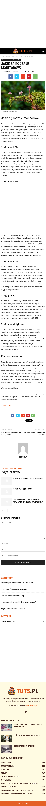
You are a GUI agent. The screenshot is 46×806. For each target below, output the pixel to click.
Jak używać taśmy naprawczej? (12, 596)
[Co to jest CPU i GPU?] (6, 491)
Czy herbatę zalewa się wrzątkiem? (11, 433)
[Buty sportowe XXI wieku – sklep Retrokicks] (6, 728)
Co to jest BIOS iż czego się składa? (28, 478)
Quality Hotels (6, 405)
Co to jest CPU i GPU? (22, 489)
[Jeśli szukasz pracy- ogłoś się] (6, 738)
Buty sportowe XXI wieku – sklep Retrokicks (28, 726)
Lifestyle (5, 770)
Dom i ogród (5, 60)
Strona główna (5, 56)
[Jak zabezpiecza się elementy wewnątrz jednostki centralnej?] (6, 502)
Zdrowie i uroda (8, 766)
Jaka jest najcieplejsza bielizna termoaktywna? (18, 602)
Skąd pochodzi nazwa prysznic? (13, 608)
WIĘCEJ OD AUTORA (11, 472)
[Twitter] (26, 712)
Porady (4, 773)
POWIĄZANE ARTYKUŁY (13, 468)
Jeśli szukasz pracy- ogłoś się (27, 735)
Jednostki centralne (15, 60)
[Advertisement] (23, 24)
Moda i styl (6, 780)
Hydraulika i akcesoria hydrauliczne (17, 794)
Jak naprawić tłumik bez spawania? (14, 589)
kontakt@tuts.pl (31, 706)
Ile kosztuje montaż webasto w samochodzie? (18, 583)
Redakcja (8, 71)
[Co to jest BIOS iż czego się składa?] (6, 481)
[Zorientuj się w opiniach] (6, 749)
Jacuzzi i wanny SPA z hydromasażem (17, 790)
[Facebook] (20, 712)
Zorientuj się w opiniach (24, 746)
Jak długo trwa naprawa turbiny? (34, 433)
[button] (43, 51)
